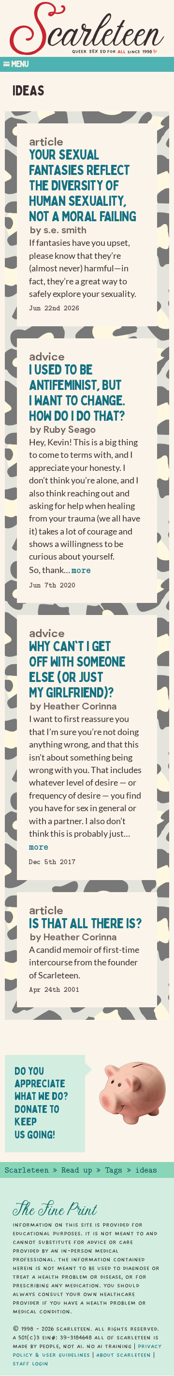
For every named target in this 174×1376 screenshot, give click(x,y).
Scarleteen (26, 1170)
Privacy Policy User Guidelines (87, 1350)
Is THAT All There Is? (85, 923)
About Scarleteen (123, 1354)
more (81, 570)
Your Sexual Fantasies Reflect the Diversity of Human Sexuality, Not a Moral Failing (82, 185)
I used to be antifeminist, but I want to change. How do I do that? (77, 392)
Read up (76, 1170)
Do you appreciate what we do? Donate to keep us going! (41, 1103)
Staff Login (30, 1363)
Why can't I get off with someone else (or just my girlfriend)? (77, 669)
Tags (113, 1170)
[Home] (87, 28)
